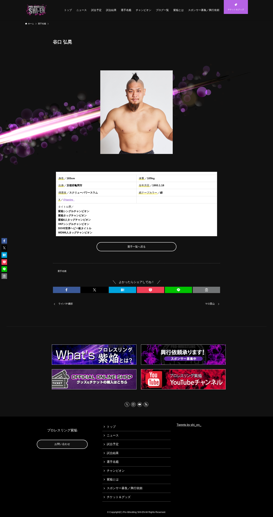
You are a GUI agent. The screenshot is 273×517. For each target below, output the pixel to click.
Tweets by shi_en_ (189, 424)
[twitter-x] (127, 404)
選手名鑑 (62, 271)
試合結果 (113, 453)
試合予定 (113, 444)
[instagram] (133, 404)
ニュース (113, 435)
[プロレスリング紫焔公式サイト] (36, 10)
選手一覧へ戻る (136, 246)
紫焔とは (113, 479)
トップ (111, 426)
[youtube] (139, 404)
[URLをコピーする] (206, 290)
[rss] (146, 404)
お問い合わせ (62, 444)
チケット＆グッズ (119, 497)
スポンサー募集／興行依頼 (124, 488)
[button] (66, 290)
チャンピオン (116, 470)
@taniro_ (69, 199)
